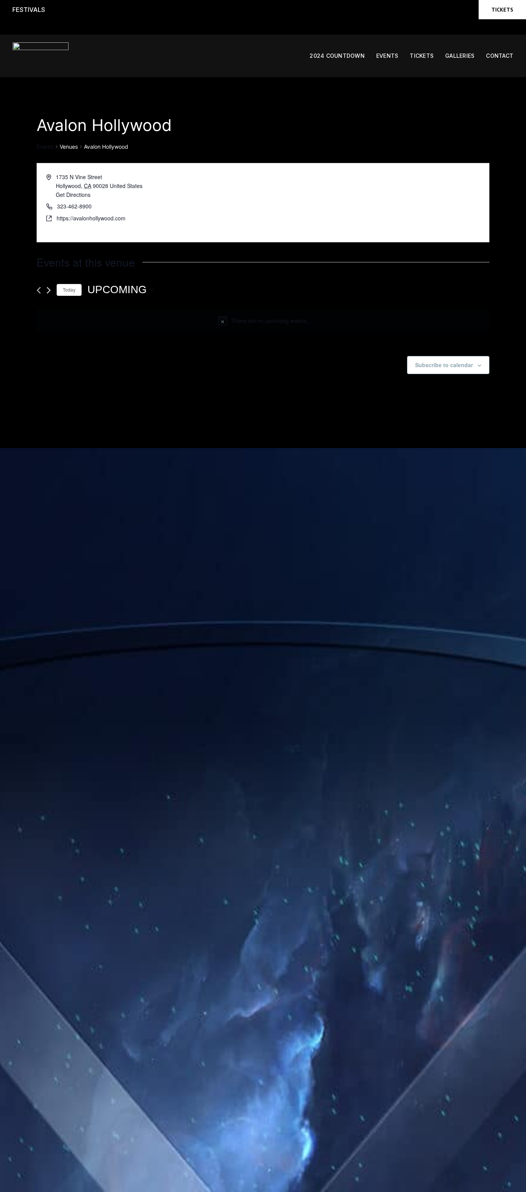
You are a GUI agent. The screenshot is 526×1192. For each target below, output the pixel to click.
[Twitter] (435, 10)
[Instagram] (449, 10)
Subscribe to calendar (444, 365)
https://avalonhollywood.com (91, 218)
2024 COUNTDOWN (337, 55)
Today (69, 289)
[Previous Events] (39, 290)
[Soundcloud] (464, 10)
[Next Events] (49, 290)
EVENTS (387, 55)
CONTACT (499, 55)
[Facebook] (420, 10)
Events (45, 146)
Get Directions (73, 194)
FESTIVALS (28, 9)
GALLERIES (459, 55)
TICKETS (422, 55)
